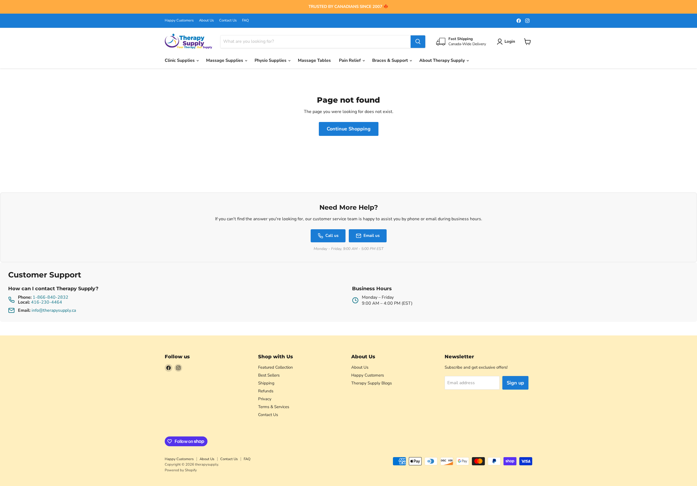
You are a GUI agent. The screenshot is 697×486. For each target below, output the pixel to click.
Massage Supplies (225, 60)
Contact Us (228, 21)
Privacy (264, 399)
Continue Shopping (349, 129)
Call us (331, 235)
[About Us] (348, 6)
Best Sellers (269, 375)
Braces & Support (390, 60)
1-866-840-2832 (50, 297)
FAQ (245, 21)
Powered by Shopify (181, 470)
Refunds (265, 391)
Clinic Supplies (180, 60)
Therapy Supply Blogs (371, 383)
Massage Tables (314, 60)
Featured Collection (275, 367)
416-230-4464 (46, 302)
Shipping (266, 383)
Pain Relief (350, 60)
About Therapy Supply (442, 60)
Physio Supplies (271, 60)
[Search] (418, 41)
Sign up (515, 383)
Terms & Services (273, 406)
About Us (206, 21)
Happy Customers (179, 21)
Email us (371, 235)
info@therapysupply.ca (54, 310)
